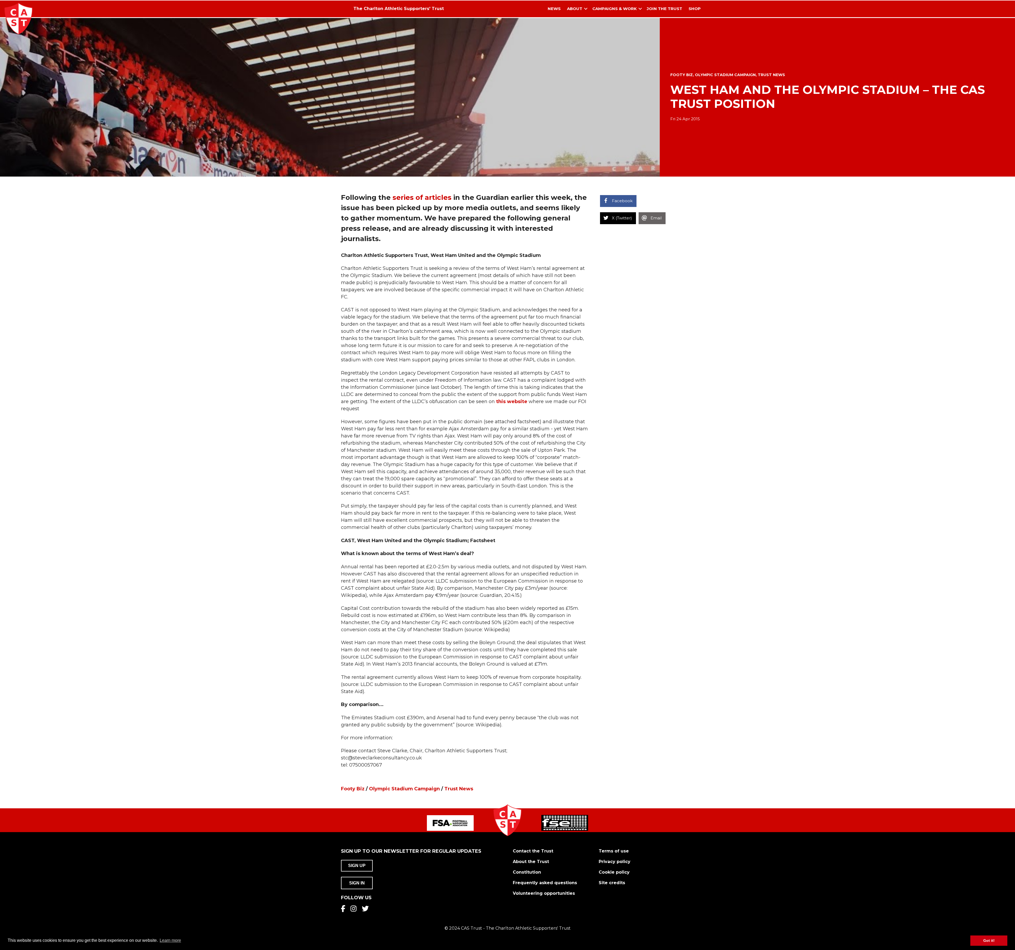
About (574, 8)
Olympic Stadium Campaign (725, 74)
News (554, 8)
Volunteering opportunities (544, 893)
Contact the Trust (533, 851)
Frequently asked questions (545, 882)
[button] (585, 9)
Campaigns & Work (614, 8)
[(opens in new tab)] (450, 823)
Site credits (612, 882)
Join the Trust (664, 8)
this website (511, 401)
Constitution (527, 872)
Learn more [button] (170, 940)
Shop (695, 8)
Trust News (771, 74)
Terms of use (614, 851)
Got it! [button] (989, 940)
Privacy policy (614, 861)
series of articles (422, 197)
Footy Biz (681, 74)
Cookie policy (614, 872)
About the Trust (531, 861)
